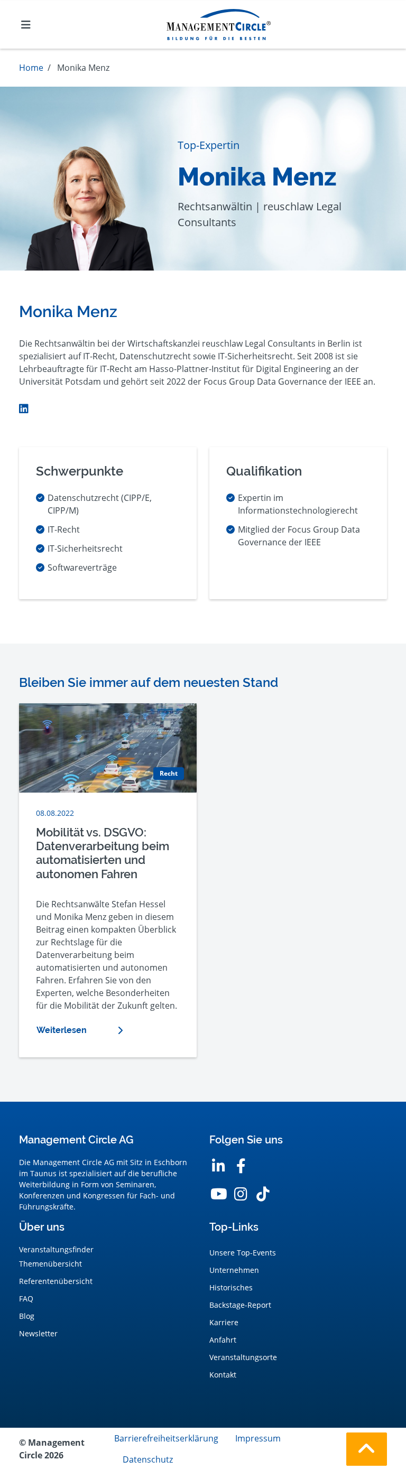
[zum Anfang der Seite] (366, 1449)
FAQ (26, 1299)
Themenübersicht (50, 1264)
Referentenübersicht (56, 1281)
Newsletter (38, 1333)
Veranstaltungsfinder (56, 1249)
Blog (26, 1316)
